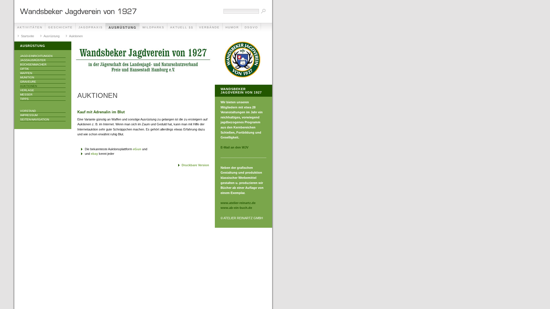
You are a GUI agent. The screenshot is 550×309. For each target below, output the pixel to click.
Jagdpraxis (90, 27)
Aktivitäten (29, 27)
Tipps (24, 98)
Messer (26, 94)
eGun (137, 149)
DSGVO (251, 27)
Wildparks (153, 27)
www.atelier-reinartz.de (238, 203)
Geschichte (60, 27)
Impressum (29, 115)
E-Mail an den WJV (234, 147)
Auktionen (76, 36)
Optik (24, 68)
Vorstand (28, 110)
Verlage (27, 90)
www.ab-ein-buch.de (236, 207)
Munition (27, 77)
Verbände (209, 27)
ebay (94, 153)
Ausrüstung (123, 27)
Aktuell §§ (181, 27)
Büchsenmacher (33, 64)
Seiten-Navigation (34, 119)
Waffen (26, 73)
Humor (232, 27)
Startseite (27, 36)
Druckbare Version (195, 165)
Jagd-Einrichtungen (36, 56)
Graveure (28, 81)
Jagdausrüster (33, 60)
